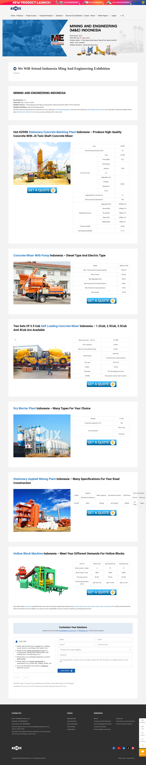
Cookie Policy (130, 758)
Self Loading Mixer (72, 724)
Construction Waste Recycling (102, 721)
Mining (96, 718)
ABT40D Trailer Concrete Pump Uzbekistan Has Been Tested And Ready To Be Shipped (43, 683)
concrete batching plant (62, 109)
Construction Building (100, 726)
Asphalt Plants (71, 729)
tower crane (99, 606)
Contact (142, 754)
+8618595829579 (23, 721)
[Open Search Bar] (123, 16)
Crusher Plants (71, 726)
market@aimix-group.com (67, 630)
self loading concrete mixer (95, 109)
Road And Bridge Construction (102, 729)
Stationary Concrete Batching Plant (52, 132)
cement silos (91, 606)
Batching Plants (71, 718)
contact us (28, 606)
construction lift (109, 606)
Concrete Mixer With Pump (31, 255)
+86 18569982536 (25, 724)
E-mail (142, 729)
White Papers (103, 16)
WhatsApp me (83, 630)
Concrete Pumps (71, 721)
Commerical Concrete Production (125, 721)
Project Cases (31, 16)
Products (20, 16)
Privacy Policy (122, 758)
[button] (142, 745)
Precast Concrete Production (124, 724)
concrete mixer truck (80, 606)
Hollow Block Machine (28, 553)
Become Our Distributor (74, 16)
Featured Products (46, 16)
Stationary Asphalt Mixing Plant (34, 479)
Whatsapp (142, 722)
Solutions (59, 16)
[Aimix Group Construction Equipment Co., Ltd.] (16, 8)
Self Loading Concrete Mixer (60, 326)
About (93, 16)
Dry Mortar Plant (24, 408)
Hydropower (119, 718)
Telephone (142, 741)
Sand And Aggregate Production (103, 724)
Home (13, 16)
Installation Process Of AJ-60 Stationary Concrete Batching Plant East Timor (39, 686)
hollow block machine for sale (26, 112)
